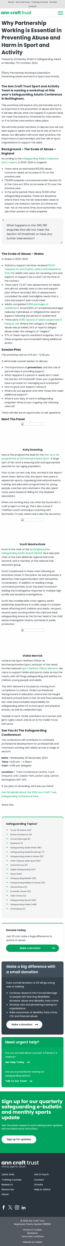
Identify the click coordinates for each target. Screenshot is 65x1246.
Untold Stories (17, 865)
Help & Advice (42, 1189)
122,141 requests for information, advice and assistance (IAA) (33, 269)
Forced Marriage (18, 839)
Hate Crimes (16, 895)
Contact (32, 6)
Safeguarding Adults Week (23, 847)
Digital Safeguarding (20, 869)
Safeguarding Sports (20, 900)
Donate (53, 2)
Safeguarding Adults (20, 904)
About (11, 2)
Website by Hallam (32, 1242)
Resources (8, 1189)
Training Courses (39, 2)
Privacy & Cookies (32, 1229)
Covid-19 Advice (18, 830)
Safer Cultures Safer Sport (23, 860)
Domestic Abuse (18, 891)
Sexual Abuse (17, 886)
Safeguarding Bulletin (20, 878)
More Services (23, 2)
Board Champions (19, 834)
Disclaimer (32, 1233)
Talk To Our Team (16, 1081)
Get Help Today (14, 1062)
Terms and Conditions (32, 1236)
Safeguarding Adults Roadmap (25, 852)
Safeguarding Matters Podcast (25, 882)
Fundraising (16, 908)
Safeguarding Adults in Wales (24, 856)
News (13, 873)
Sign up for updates (19, 1139)
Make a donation (30, 948)
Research (15, 843)
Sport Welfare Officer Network (39, 668)
